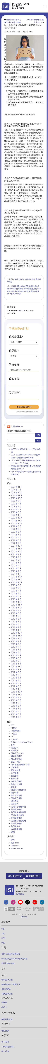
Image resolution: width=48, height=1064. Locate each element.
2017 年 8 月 (16, 672)
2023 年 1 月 (16, 515)
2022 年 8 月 (16, 529)
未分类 (14, 787)
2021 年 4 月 (16, 565)
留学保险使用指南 (16, 289)
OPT (12, 736)
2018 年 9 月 (16, 641)
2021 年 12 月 (16, 546)
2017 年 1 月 (16, 689)
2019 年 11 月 (16, 605)
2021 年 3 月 (16, 568)
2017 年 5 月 (16, 681)
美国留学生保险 (15, 294)
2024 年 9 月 (16, 490)
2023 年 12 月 (16, 492)
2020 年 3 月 (16, 596)
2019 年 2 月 (16, 627)
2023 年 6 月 (16, 507)
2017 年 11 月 (16, 666)
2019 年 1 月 (16, 630)
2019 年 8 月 (16, 613)
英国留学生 (15, 826)
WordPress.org (17, 848)
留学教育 (14, 801)
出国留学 (14, 750)
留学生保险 (15, 291)
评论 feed (15, 846)
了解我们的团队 (7, 1047)
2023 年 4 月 (16, 509)
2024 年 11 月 (16, 487)
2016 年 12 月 (16, 692)
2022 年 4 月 (16, 537)
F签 (2, 929)
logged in (21, 310)
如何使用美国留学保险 (20, 764)
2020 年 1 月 (16, 599)
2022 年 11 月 (16, 521)
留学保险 (14, 793)
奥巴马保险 (15, 762)
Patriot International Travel (21, 742)
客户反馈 (5, 1051)
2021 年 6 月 (16, 560)
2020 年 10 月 (16, 582)
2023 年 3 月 (16, 512)
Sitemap (24, 917)
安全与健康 (15, 770)
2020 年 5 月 (16, 594)
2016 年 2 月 (16, 717)
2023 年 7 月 (16, 504)
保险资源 (5, 1031)
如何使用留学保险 (27, 286)
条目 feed (15, 843)
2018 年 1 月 (16, 664)
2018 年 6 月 (16, 650)
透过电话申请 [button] (15, 875)
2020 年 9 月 (16, 585)
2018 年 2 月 (16, 661)
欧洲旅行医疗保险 (18, 790)
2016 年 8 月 (16, 700)
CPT (12, 725)
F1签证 (14, 728)
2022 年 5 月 (16, 535)
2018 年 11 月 (16, 636)
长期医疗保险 (7, 994)
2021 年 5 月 (16, 563)
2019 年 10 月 (16, 608)
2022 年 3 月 (16, 540)
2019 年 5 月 (16, 622)
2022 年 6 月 (16, 532)
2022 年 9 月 (16, 526)
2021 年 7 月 (16, 557)
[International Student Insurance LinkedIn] (42, 902)
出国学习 (14, 748)
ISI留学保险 (15, 286)
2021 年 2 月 (16, 571)
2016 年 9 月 (16, 697)
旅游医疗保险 (16, 781)
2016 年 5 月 (16, 709)
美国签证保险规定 (18, 821)
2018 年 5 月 (16, 652)
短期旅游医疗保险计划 (10, 984)
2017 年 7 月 (16, 675)
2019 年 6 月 (16, 619)
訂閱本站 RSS (17, 426)
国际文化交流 (16, 759)
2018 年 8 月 (16, 644)
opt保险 (14, 739)
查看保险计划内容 (24, 407)
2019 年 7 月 (16, 616)
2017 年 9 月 (16, 669)
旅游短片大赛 (16, 784)
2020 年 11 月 (16, 579)
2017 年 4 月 (16, 683)
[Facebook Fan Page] (6, 902)
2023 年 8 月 (16, 501)
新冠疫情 (14, 776)
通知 (13, 832)
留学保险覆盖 (28, 289)
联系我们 (20, 894)
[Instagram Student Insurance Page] (13, 902)
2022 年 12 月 (16, 518)
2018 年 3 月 (16, 658)
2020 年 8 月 (16, 588)
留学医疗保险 (30, 279)
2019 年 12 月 (16, 602)
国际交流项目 (16, 756)
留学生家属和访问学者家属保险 (14, 959)
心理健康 (14, 773)
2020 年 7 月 (16, 591)
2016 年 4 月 (16, 711)
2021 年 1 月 (16, 574)
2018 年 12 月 (16, 633)
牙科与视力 (6, 989)
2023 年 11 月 (16, 495)
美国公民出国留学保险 (10, 954)
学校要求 (14, 767)
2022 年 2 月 (16, 543)
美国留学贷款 (16, 818)
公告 (13, 745)
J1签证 (14, 734)
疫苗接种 (14, 804)
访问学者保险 (16, 829)
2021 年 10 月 (16, 551)
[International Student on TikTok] (27, 902)
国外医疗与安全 (17, 753)
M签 (3, 943)
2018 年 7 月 (16, 647)
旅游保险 (14, 779)
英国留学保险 (16, 823)
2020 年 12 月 (16, 577)
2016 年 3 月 (16, 714)
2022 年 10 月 (16, 523)
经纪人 (4, 1007)
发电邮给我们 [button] (33, 875)
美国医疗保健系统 (18, 807)
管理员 (4, 1002)
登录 (13, 840)
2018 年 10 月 (16, 638)
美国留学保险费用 (18, 812)
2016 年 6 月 (16, 706)
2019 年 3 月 (16, 624)
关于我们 (5, 1042)
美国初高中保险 (7, 963)
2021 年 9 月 (16, 554)
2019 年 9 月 (16, 610)
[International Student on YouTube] (20, 902)
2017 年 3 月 (16, 686)
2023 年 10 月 (16, 498)
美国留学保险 (16, 809)
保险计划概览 (7, 1019)
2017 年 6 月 (16, 678)
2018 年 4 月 (16, 655)
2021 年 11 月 (16, 549)
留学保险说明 (19, 279)
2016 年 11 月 (16, 695)
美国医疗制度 (25, 291)
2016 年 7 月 (16, 703)
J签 (2, 933)
